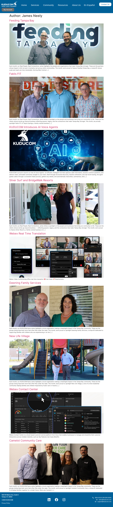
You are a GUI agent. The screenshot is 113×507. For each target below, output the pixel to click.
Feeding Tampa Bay (21, 20)
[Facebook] (56, 499)
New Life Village (19, 336)
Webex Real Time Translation (27, 233)
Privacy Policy (6, 503)
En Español (89, 5)
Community (48, 5)
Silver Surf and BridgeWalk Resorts (31, 180)
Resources (63, 5)
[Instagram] (64, 499)
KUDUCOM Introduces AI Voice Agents (33, 127)
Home (24, 5)
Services (35, 5)
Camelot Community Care (25, 440)
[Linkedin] (49, 499)
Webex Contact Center (23, 389)
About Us (76, 5)
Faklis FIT (15, 73)
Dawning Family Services (25, 282)
